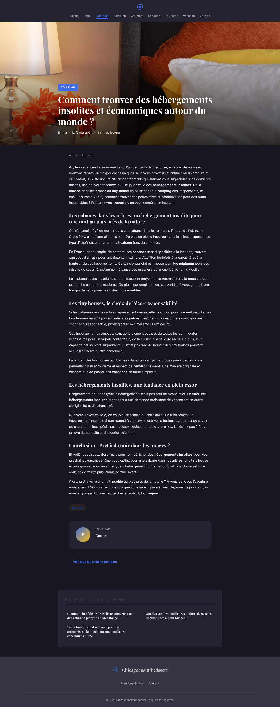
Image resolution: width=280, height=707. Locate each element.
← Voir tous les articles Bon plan (93, 562)
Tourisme (171, 15)
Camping (119, 15)
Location (154, 15)
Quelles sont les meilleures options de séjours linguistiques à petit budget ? (179, 615)
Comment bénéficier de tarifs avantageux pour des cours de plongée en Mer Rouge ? (100, 615)
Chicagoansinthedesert (145, 670)
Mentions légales (132, 683)
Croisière (137, 15)
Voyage (205, 15)
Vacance (189, 15)
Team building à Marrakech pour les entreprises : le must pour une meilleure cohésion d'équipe (96, 631)
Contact (153, 683)
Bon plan (102, 15)
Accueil (75, 15)
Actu (88, 15)
